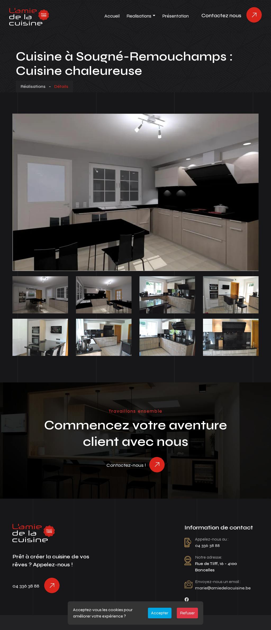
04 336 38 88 (25, 586)
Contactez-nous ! (126, 465)
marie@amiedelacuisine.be (223, 587)
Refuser (187, 612)
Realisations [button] (139, 16)
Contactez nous (221, 15)
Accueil (112, 16)
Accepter (159, 612)
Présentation (175, 16)
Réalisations (33, 86)
